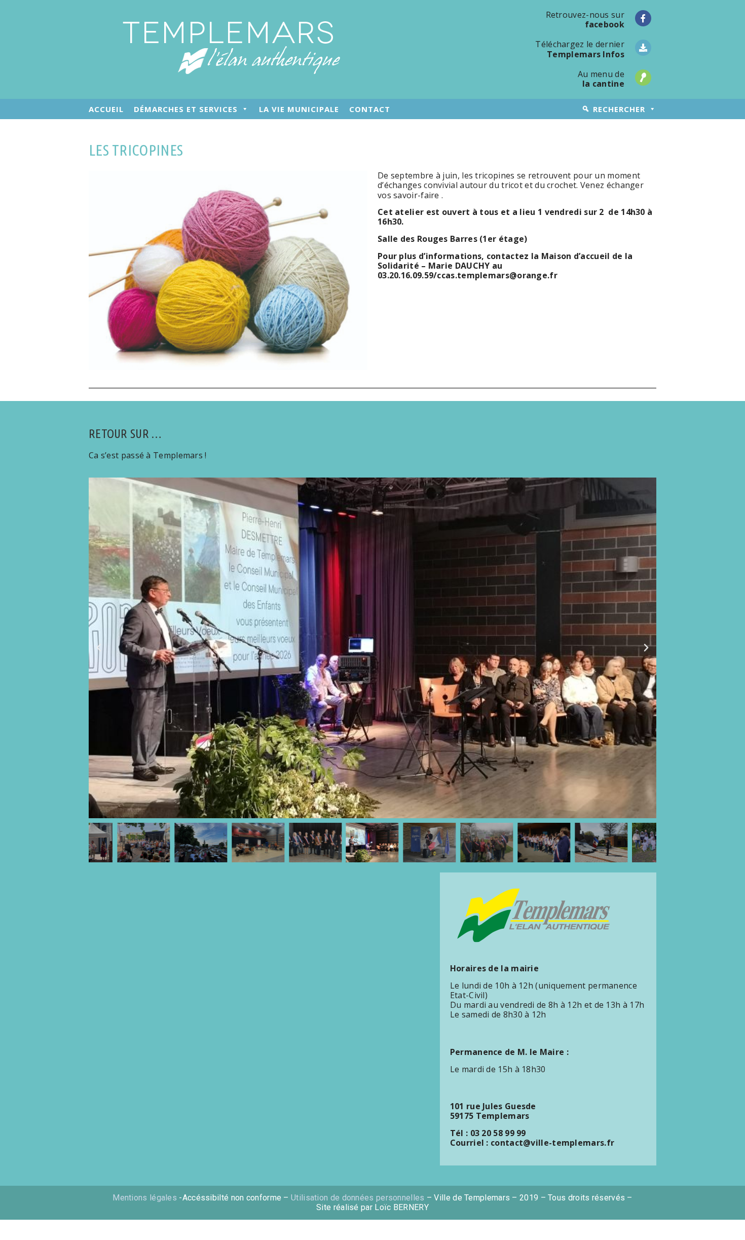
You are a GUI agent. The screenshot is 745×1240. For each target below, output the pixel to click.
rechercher (619, 109)
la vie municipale (299, 109)
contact (369, 109)
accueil (106, 109)
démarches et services (186, 109)
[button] (99, 648)
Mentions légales (145, 1197)
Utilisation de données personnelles (358, 1197)
